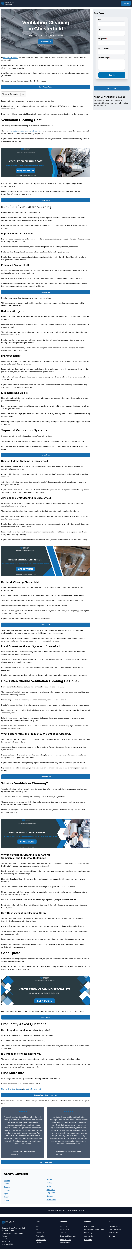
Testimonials (40, 1236)
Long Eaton (51, 1193)
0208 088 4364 (7, 1244)
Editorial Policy (114, 1226)
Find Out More (46, 776)
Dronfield (11, 1089)
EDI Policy (88, 1233)
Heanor (6, 1200)
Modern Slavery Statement (94, 1229)
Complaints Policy (115, 1229)
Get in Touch (45, 624)
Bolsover (19, 1089)
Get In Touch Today (46, 87)
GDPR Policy (89, 1226)
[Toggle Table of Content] (21, 94)
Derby (49, 1186)
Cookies (63, 1233)
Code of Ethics (114, 1233)
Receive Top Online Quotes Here (45, 1095)
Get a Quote (44, 41)
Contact (126, 3)
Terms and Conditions (68, 1236)
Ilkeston (49, 1179)
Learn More (46, 455)
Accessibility (88, 1236)
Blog (37, 1226)
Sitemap (112, 1236)
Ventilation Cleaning (10, 57)
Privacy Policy (65, 1229)
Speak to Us (45, 292)
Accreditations (65, 1243)
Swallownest (36, 1089)
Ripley (6, 1193)
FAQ (37, 1229)
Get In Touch (111, 88)
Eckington (26, 1089)
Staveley (4, 1089)
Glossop (50, 1196)
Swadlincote (51, 1199)
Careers (39, 1243)
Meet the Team (65, 1239)
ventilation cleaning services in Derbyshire (25, 131)
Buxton (49, 1183)
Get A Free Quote (46, 1162)
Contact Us (40, 1233)
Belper (6, 1197)
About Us (63, 1226)
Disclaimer (88, 1239)
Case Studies (41, 1239)
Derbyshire (51, 1189)
